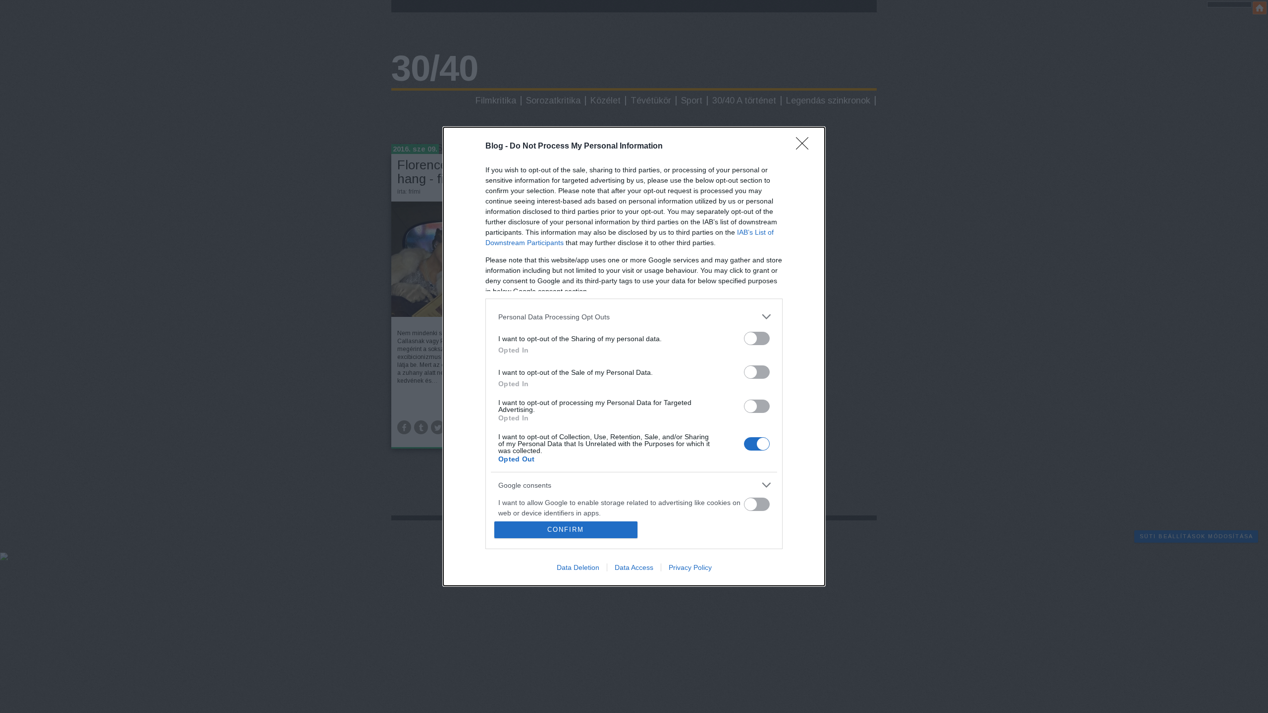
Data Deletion (578, 567)
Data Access (634, 567)
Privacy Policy (690, 567)
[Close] (805, 146)
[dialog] (634, 356)
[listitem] (634, 316)
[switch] (757, 338)
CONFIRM (565, 529)
